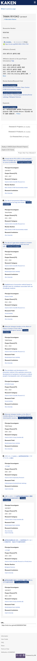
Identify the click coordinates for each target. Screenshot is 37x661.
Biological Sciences (15, 97)
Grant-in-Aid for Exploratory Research (14, 477)
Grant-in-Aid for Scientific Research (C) (15, 182)
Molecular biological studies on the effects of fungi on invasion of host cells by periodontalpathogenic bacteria (17, 328)
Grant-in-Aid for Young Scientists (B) (14, 437)
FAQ (2, 642)
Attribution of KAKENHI (8, 652)
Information (4, 636)
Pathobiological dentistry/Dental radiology (15, 483)
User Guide (4, 639)
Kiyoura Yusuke (9, 296)
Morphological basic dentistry (11, 87)
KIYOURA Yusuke (9, 384)
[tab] (19, 126)
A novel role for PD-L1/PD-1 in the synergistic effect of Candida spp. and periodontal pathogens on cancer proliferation (18, 160)
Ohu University (8, 193)
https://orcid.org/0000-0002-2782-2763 (16, 44)
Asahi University (9, 489)
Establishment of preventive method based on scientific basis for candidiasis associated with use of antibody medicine (18, 286)
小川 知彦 (7, 466)
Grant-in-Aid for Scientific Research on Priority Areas (18, 561)
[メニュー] (34, 2)
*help (12, 61)
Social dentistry (7, 95)
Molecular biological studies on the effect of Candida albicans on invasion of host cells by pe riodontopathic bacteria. (17, 416)
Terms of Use (5, 649)
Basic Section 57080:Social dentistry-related (16, 187)
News (2, 645)
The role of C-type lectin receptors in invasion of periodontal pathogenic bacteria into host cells (17, 244)
